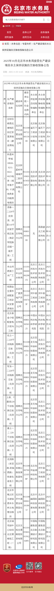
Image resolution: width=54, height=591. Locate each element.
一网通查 (18, 26)
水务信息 (45, 37)
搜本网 (8, 26)
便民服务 (9, 37)
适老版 (49, 2)
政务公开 (27, 32)
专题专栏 (26, 44)
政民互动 (27, 37)
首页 (9, 32)
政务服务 (45, 32)
